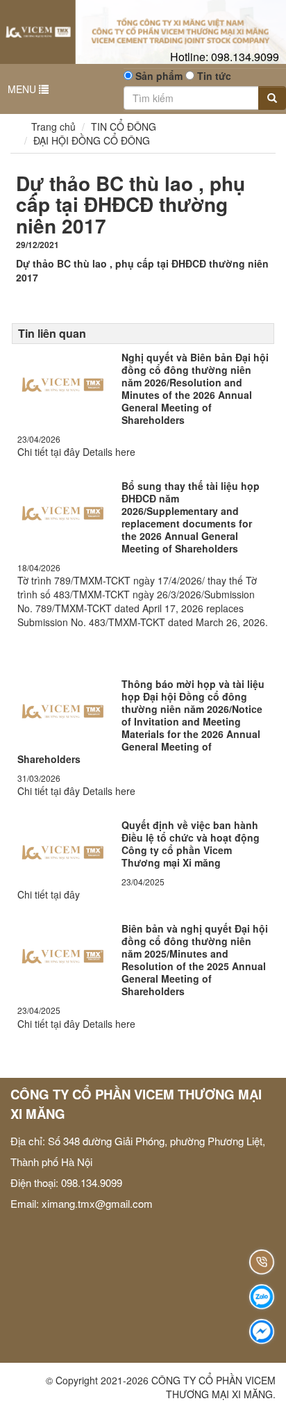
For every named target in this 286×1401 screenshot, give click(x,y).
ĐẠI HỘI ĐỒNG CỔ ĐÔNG (91, 140)
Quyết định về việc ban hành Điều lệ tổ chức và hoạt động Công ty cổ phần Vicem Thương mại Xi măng (190, 843)
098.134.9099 (224, 57)
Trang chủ (52, 126)
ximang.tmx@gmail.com (97, 1203)
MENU (23, 89)
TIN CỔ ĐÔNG (123, 126)
